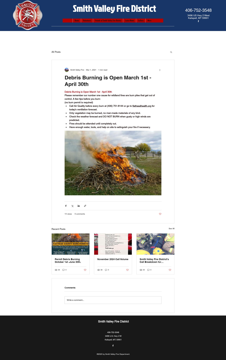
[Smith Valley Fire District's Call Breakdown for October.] (155, 244)
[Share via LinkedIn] (78, 206)
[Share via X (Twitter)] (72, 206)
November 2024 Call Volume (112, 259)
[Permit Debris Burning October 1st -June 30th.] (70, 244)
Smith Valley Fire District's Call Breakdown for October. (154, 260)
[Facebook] (198, 21)
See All (171, 228)
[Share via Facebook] (66, 206)
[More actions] (159, 69)
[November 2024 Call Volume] (113, 244)
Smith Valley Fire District (114, 8)
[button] (171, 52)
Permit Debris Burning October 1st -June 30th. (68, 260)
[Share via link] (85, 206)
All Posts (56, 51)
